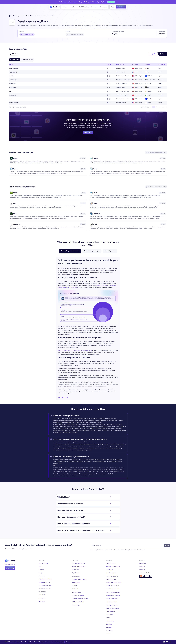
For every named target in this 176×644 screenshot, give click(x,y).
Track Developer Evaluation (45, 585)
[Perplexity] (148, 576)
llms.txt (75, 641)
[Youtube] (167, 642)
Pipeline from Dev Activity (45, 579)
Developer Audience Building (79, 579)
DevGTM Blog (109, 569)
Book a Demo (121, 7)
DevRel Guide (109, 614)
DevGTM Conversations (112, 576)
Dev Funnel (75, 589)
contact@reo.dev (10, 564)
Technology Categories (111, 605)
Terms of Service (118, 550)
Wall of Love (109, 624)
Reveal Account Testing (44, 588)
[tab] (14, 59)
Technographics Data (111, 601)
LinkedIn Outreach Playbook (113, 566)
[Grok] (151, 576)
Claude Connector (110, 611)
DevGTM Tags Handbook (112, 589)
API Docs (108, 634)
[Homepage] (55, 7)
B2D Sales (108, 617)
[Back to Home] (10, 16)
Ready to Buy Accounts (44, 582)
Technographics (76, 582)
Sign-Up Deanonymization (78, 566)
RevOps (41, 573)
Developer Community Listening (80, 598)
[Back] (151, 107)
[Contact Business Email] (109, 68)
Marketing (41, 569)
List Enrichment (76, 576)
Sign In (112, 7)
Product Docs (109, 630)
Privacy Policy (128, 550)
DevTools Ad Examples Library (113, 582)
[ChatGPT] (143, 576)
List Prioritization (76, 592)
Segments (74, 585)
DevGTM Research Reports (112, 585)
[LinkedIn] (164, 642)
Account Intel (75, 569)
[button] (66, 6)
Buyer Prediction (76, 573)
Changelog (142, 569)
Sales (40, 566)
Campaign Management (78, 595)
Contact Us (142, 566)
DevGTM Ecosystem (111, 579)
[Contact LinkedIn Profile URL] (107, 68)
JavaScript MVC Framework (31, 16)
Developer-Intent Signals (78, 563)
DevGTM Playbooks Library (113, 592)
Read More (111, 1)
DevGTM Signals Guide (111, 598)
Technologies (17, 16)
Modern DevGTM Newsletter (113, 595)
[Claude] (141, 576)
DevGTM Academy (84, 7)
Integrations (109, 627)
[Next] (166, 107)
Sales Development (43, 563)
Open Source (42, 601)
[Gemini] (146, 576)
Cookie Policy (48, 641)
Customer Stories (110, 621)
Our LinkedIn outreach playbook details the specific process (75, 350)
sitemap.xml (69, 641)
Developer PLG (42, 598)
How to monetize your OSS (112, 608)
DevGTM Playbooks (111, 573)
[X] (170, 642)
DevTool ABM (42, 595)
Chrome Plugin (76, 605)
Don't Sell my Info (59, 641)
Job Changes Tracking (78, 601)
